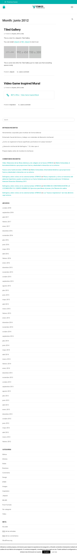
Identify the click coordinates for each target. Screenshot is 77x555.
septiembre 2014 (7, 336)
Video (4, 514)
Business (5, 468)
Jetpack (5, 496)
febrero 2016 (6, 258)
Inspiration (5, 491)
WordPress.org (7, 540)
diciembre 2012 (7, 414)
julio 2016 (5, 240)
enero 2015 (6, 318)
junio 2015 (5, 295)
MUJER (4, 500)
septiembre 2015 (7, 281)
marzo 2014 (6, 359)
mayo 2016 (6, 249)
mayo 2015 (6, 299)
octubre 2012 (6, 419)
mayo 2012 (6, 428)
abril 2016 (5, 254)
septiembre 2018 (7, 212)
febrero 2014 (6, 364)
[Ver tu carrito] (4, 7)
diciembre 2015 (7, 267)
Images (4, 486)
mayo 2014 (6, 350)
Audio (4, 463)
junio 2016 (5, 244)
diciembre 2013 (7, 373)
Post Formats (7, 505)
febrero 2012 (6, 441)
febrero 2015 (6, 313)
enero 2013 (6, 409)
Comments (6, 473)
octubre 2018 (6, 208)
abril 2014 (5, 354)
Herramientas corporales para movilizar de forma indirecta (21, 133)
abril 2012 (5, 432)
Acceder (5, 527)
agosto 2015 (6, 286)
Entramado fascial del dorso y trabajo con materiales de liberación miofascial (27, 137)
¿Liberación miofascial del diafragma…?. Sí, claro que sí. (20, 146)
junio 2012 (5, 423)
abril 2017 (5, 217)
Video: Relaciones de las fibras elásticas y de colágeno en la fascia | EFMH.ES (28, 163)
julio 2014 (5, 341)
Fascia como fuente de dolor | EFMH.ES (15, 170)
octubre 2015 (6, 277)
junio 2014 (5, 345)
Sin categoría (6, 509)
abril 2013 (5, 405)
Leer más (54, 552)
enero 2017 (6, 226)
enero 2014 (6, 368)
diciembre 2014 (7, 322)
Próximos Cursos (12, 2)
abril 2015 (5, 304)
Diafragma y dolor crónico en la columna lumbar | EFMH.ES (21, 177)
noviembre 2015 (7, 272)
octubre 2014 (6, 332)
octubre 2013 (6, 382)
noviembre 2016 (7, 235)
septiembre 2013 (7, 386)
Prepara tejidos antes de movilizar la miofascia (17, 151)
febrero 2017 (6, 222)
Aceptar (46, 552)
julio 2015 (5, 290)
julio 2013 (5, 396)
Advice (4, 454)
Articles (4, 459)
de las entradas (9, 531)
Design (4, 477)
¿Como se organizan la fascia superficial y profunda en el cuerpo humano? (27, 142)
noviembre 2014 (7, 327)
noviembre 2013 (7, 377)
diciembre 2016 (7, 231)
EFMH (4, 482)
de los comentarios (10, 536)
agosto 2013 (6, 391)
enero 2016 (6, 263)
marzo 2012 (6, 437)
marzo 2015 (6, 309)
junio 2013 (5, 400)
